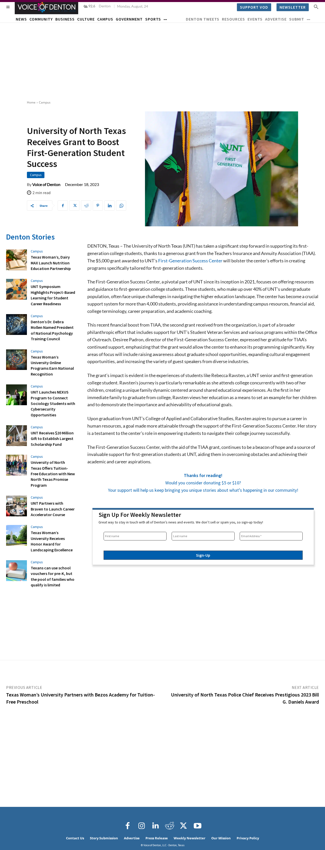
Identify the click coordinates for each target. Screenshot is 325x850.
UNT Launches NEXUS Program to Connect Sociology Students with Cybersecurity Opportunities (53, 403)
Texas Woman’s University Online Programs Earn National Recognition (52, 365)
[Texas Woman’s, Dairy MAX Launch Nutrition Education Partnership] (16, 259)
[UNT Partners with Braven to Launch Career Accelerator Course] (16, 506)
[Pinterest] (98, 205)
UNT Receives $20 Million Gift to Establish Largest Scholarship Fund (52, 438)
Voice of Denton (46, 184)
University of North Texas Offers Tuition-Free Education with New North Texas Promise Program (53, 474)
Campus (45, 102)
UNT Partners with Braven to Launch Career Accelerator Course (53, 509)
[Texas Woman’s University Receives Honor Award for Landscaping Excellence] (16, 535)
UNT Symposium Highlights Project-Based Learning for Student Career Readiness (53, 295)
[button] (316, 6)
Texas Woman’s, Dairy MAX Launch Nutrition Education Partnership (51, 262)
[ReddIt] (86, 205)
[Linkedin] (109, 205)
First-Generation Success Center (189, 260)
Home (31, 102)
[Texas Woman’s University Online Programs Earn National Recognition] (16, 359)
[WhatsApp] (121, 205)
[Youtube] (197, 826)
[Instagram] (141, 826)
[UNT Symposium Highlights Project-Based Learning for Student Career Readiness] (16, 289)
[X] (74, 205)
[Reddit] (169, 826)
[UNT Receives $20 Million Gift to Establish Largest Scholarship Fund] (16, 435)
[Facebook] (63, 205)
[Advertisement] (162, 60)
